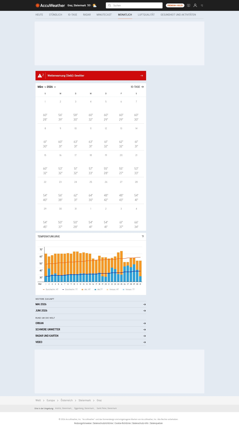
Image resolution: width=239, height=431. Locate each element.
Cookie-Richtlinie (123, 423)
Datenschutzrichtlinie (103, 423)
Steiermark (85, 400)
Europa (51, 400)
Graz (99, 400)
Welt (38, 400)
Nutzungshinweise (83, 423)
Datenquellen (156, 423)
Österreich (67, 400)
